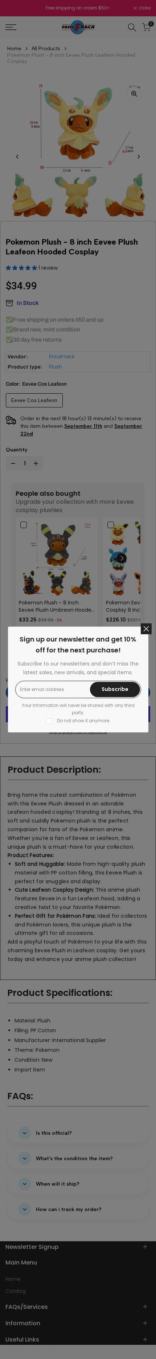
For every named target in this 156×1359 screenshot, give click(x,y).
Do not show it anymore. (83, 720)
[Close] (146, 628)
